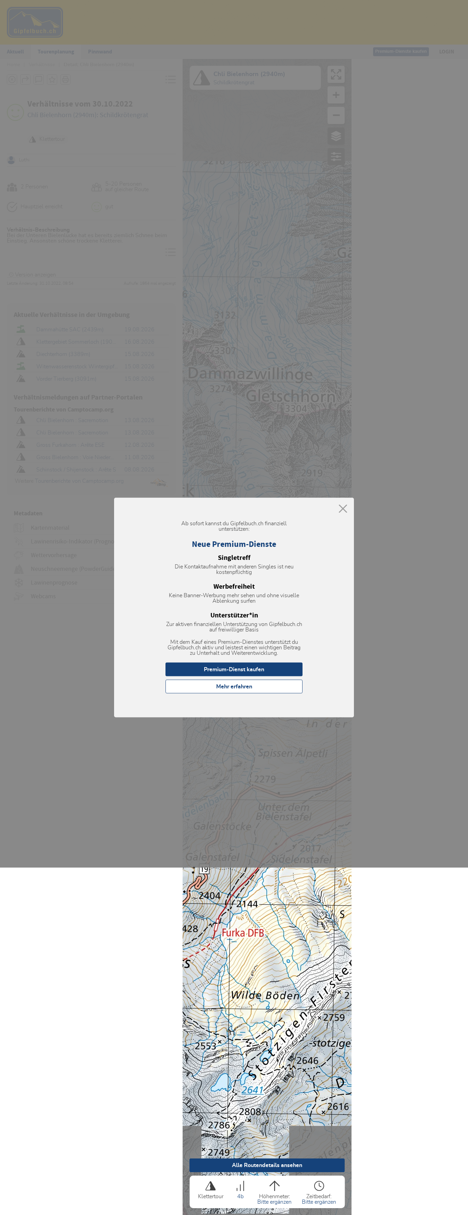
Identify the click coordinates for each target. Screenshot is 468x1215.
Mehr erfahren (234, 686)
